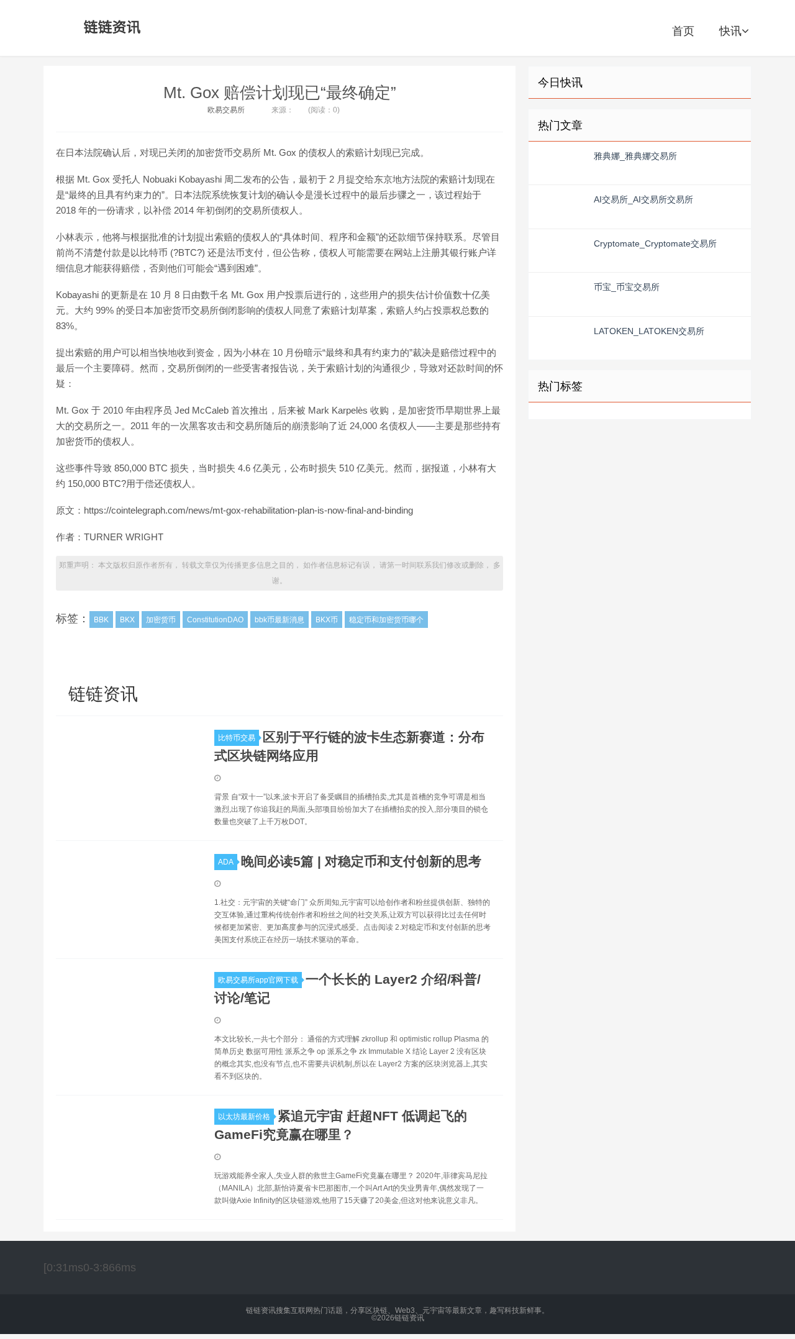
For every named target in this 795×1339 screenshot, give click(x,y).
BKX (127, 619)
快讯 (730, 31)
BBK (101, 619)
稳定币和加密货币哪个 (386, 619)
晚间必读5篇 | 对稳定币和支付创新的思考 (361, 861)
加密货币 (161, 619)
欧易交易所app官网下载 (258, 980)
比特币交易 (236, 737)
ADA (226, 862)
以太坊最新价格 (244, 1116)
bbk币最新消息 (279, 619)
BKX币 (327, 619)
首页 (683, 31)
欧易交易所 (226, 110)
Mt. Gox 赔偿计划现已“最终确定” (279, 92)
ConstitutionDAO (215, 619)
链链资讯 (109, 28)
